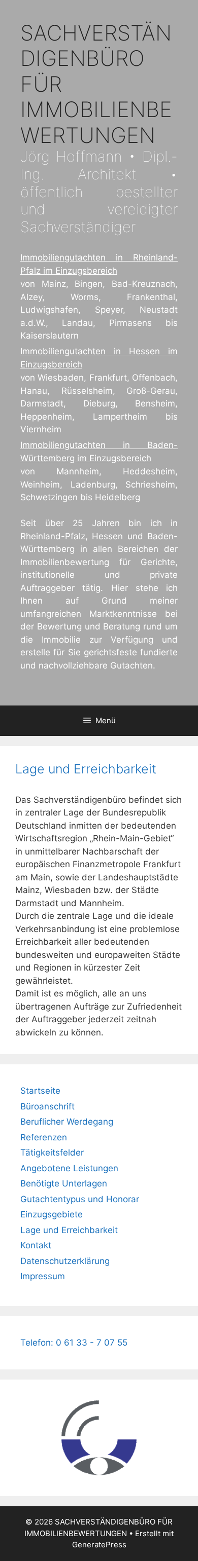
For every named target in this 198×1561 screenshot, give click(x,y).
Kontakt (35, 1245)
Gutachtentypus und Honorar (79, 1199)
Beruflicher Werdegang (66, 1122)
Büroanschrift (47, 1106)
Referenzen (43, 1137)
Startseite (40, 1091)
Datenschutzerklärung (65, 1261)
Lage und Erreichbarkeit (69, 1230)
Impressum (42, 1276)
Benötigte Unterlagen (63, 1183)
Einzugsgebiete (51, 1214)
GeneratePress (99, 1544)
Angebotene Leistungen (69, 1168)
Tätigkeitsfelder (52, 1152)
